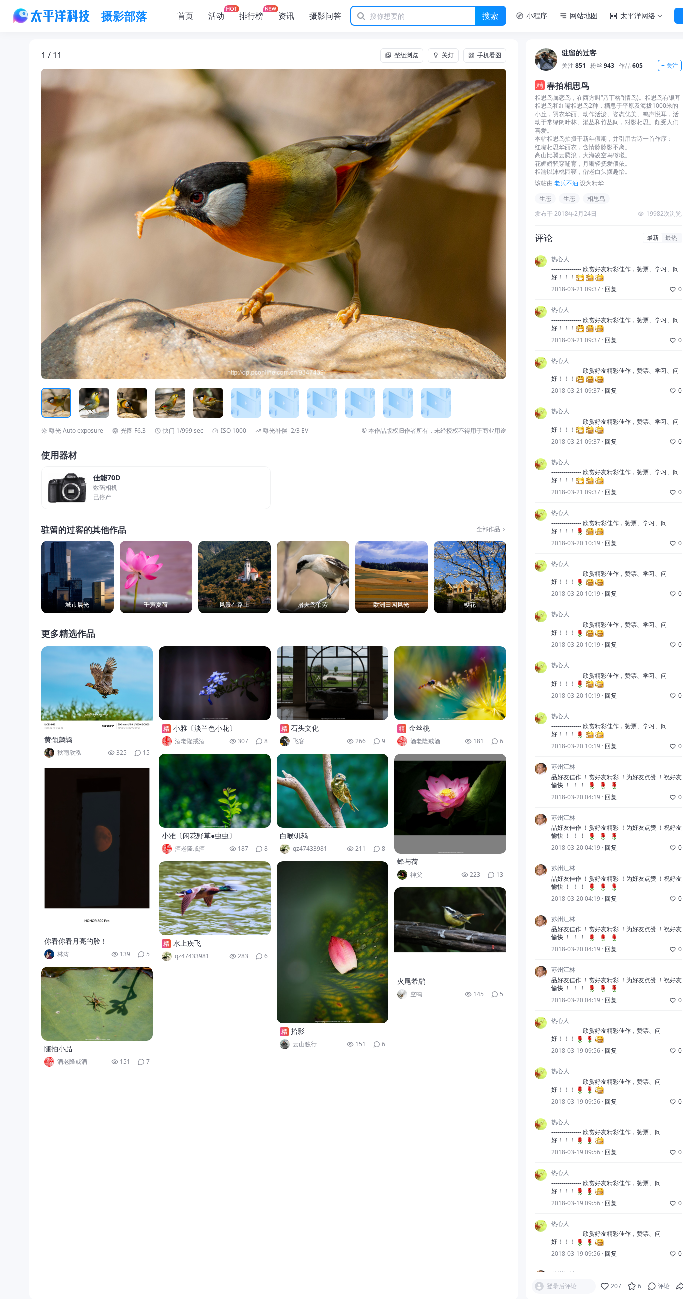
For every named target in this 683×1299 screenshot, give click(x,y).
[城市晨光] (78, 577)
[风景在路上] (234, 577)
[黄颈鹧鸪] (98, 689)
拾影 (298, 1031)
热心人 (561, 259)
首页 (186, 15)
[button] (88, 224)
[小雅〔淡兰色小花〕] (215, 683)
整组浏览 (406, 55)
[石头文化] (333, 683)
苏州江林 (564, 767)
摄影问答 (326, 15)
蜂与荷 (408, 861)
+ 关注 (670, 65)
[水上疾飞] (215, 898)
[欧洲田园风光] (392, 577)
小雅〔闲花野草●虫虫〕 (199, 835)
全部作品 (488, 529)
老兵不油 (566, 183)
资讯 (286, 15)
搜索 (490, 15)
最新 (653, 237)
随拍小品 (58, 1048)
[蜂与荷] (450, 804)
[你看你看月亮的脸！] (98, 849)
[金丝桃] (450, 683)
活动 (216, 15)
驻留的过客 (579, 53)
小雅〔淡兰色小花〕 (205, 728)
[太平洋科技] (52, 15)
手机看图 (490, 55)
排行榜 (252, 15)
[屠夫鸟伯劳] (313, 577)
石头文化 (305, 728)
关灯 (448, 55)
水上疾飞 (188, 943)
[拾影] (333, 942)
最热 (672, 237)
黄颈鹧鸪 (58, 739)
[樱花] (470, 577)
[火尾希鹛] (450, 930)
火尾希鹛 (412, 981)
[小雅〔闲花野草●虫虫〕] (215, 791)
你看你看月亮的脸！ (76, 941)
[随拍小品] (98, 1004)
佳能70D (107, 478)
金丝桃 (419, 728)
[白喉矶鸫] (333, 791)
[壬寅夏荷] (156, 577)
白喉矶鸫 (294, 835)
